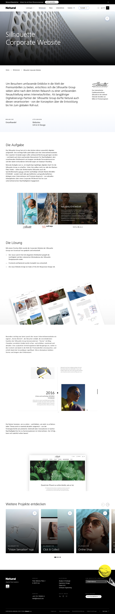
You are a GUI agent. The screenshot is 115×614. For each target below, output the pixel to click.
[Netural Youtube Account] (66, 596)
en (104, 7)
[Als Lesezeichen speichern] (107, 18)
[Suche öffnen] (107, 8)
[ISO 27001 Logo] (7, 586)
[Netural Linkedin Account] (60, 596)
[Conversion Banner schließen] (107, 2)
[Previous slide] (103, 504)
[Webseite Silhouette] (100, 85)
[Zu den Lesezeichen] (98, 7)
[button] (55, 557)
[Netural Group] (28, 611)
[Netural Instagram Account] (63, 596)
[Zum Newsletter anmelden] (105, 581)
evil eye (21, 172)
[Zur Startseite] (11, 8)
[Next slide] (107, 504)
